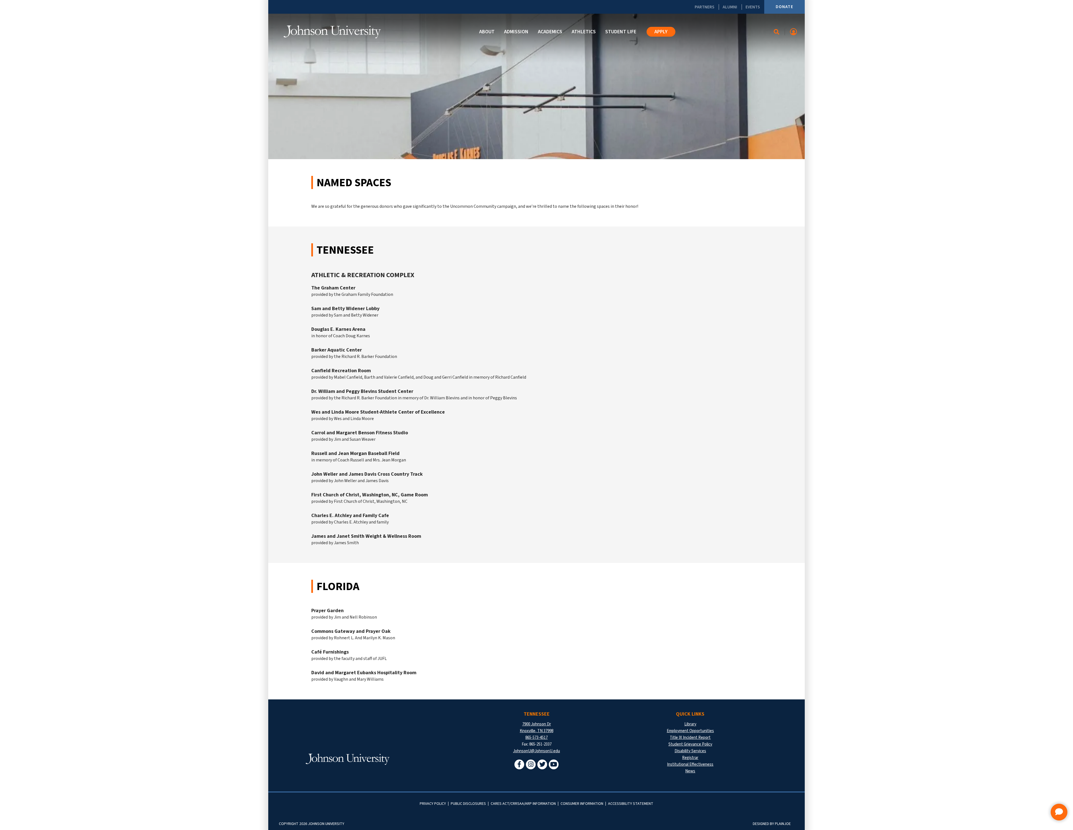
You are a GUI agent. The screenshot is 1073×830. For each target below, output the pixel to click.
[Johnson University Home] (332, 31)
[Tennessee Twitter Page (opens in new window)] (542, 764)
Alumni (730, 7)
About (487, 31)
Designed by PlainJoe (772, 824)
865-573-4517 (536, 738)
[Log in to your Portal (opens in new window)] (793, 31)
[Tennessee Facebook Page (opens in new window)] (519, 764)
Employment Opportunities (690, 731)
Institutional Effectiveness (690, 764)
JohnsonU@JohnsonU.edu (536, 751)
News (690, 771)
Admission (516, 31)
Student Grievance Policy (690, 744)
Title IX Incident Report (690, 738)
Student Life (620, 31)
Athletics (584, 31)
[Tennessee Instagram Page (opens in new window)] (531, 764)
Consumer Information (582, 804)
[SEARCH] (777, 32)
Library (690, 724)
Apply (661, 31)
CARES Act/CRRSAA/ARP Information (523, 804)
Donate (784, 7)
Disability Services (690, 751)
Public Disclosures (468, 804)
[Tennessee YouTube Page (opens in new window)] (554, 764)
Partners (704, 7)
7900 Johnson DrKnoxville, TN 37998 (536, 727)
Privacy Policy (433, 804)
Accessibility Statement (630, 804)
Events (753, 7)
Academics (550, 31)
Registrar (690, 758)
